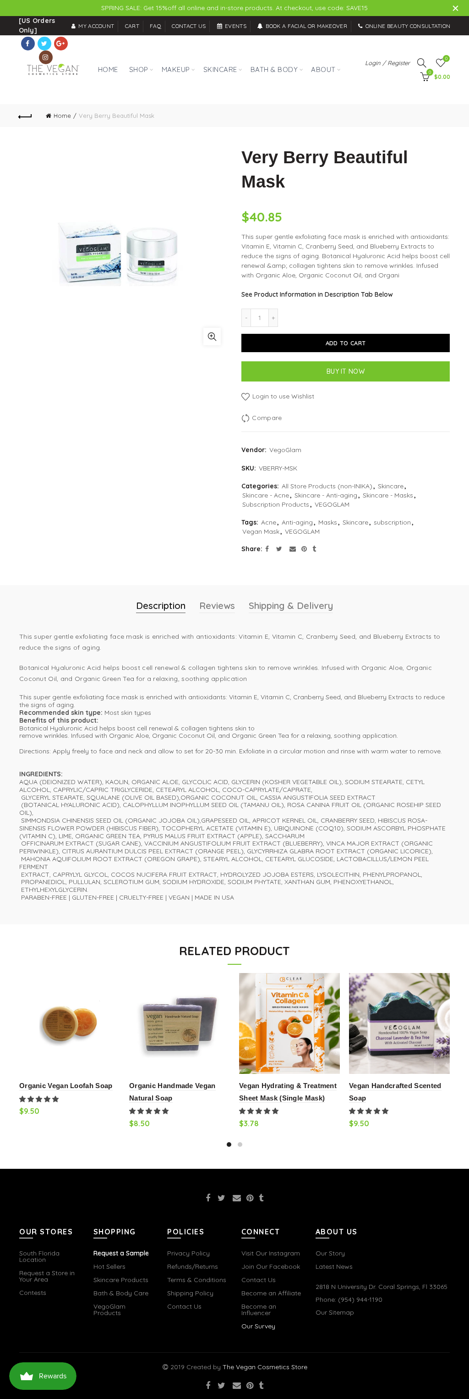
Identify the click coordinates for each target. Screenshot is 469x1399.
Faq (155, 25)
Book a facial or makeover (306, 25)
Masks (327, 522)
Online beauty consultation (407, 25)
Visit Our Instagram (270, 1253)
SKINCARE (220, 69)
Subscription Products (275, 504)
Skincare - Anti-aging (325, 495)
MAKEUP (176, 69)
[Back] (25, 115)
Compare (267, 418)
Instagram (46, 57)
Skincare (391, 486)
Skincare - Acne (265, 495)
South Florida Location (39, 1256)
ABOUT (323, 69)
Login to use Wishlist (282, 396)
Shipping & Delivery (291, 605)
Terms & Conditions (196, 1280)
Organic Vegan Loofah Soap (66, 1085)
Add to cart (345, 343)
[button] (39, 1099)
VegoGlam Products (109, 1309)
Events (235, 25)
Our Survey (258, 1326)
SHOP (136, 65)
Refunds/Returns (192, 1266)
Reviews (217, 605)
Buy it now (346, 371)
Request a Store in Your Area (47, 1276)
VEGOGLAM (332, 504)
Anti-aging (297, 522)
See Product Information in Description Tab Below (317, 294)
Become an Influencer (258, 1309)
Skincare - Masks (388, 495)
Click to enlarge (212, 336)
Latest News (334, 1266)
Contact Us (184, 1306)
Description (160, 605)
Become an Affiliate (271, 1293)
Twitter (44, 43)
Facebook (28, 43)
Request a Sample (121, 1253)
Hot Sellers (109, 1266)
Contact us (189, 25)
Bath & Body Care (120, 1293)
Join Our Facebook (270, 1266)
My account (96, 25)
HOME (108, 69)
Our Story (330, 1253)
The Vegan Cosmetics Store (265, 1367)
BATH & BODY (274, 69)
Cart (132, 25)
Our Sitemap (335, 1312)
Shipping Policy (190, 1293)
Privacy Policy (188, 1253)
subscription (392, 522)
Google (61, 43)
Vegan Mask (260, 531)
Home (62, 115)
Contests (32, 1292)
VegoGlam (285, 450)
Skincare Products (120, 1280)
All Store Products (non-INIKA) (327, 486)
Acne (268, 522)
